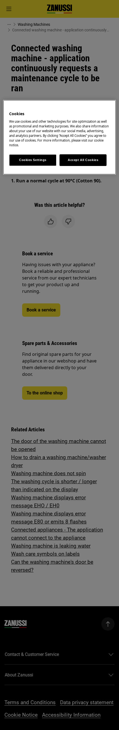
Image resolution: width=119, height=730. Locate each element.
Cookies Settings (32, 160)
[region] (59, 137)
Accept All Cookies (83, 160)
